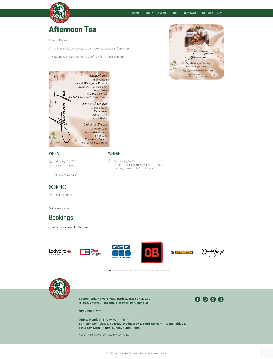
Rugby (149, 13)
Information (210, 13)
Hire (176, 13)
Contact (190, 13)
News (97, 334)
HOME (136, 13)
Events (163, 13)
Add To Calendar (67, 175)
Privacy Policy (121, 334)
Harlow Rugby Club (125, 161)
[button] (105, 270)
